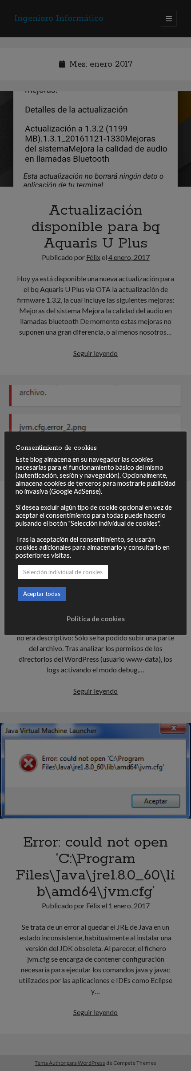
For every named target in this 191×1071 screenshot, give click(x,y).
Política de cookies (96, 619)
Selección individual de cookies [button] (63, 571)
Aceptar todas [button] (41, 593)
